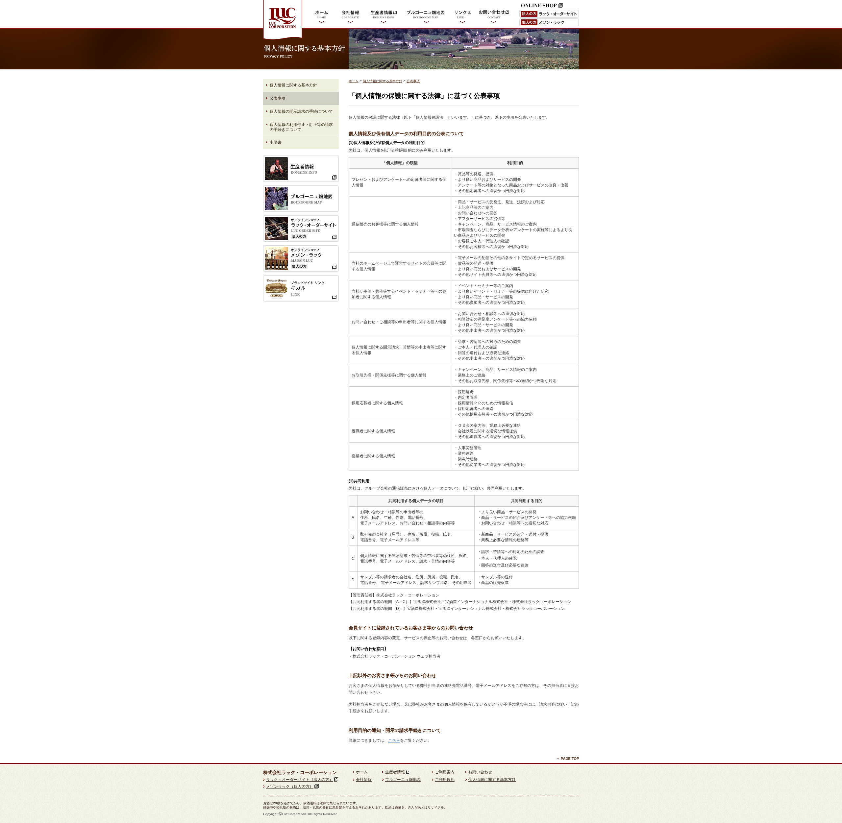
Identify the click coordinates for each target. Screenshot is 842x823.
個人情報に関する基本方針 (382, 81)
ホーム (322, 15)
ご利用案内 (445, 772)
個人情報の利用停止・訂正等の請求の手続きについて (301, 127)
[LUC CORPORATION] (282, 39)
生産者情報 (383, 15)
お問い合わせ (494, 15)
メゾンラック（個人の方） (289, 786)
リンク (462, 15)
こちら (394, 740)
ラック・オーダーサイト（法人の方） (299, 779)
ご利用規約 (445, 779)
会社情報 (350, 15)
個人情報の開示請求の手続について (301, 111)
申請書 (276, 142)
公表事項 (413, 81)
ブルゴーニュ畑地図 (426, 15)
